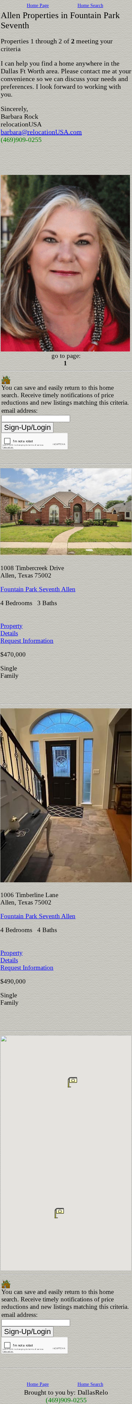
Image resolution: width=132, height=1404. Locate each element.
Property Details (11, 629)
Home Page (38, 5)
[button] (59, 1213)
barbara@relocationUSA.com (41, 132)
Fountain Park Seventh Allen (37, 589)
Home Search (90, 5)
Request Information (26, 640)
